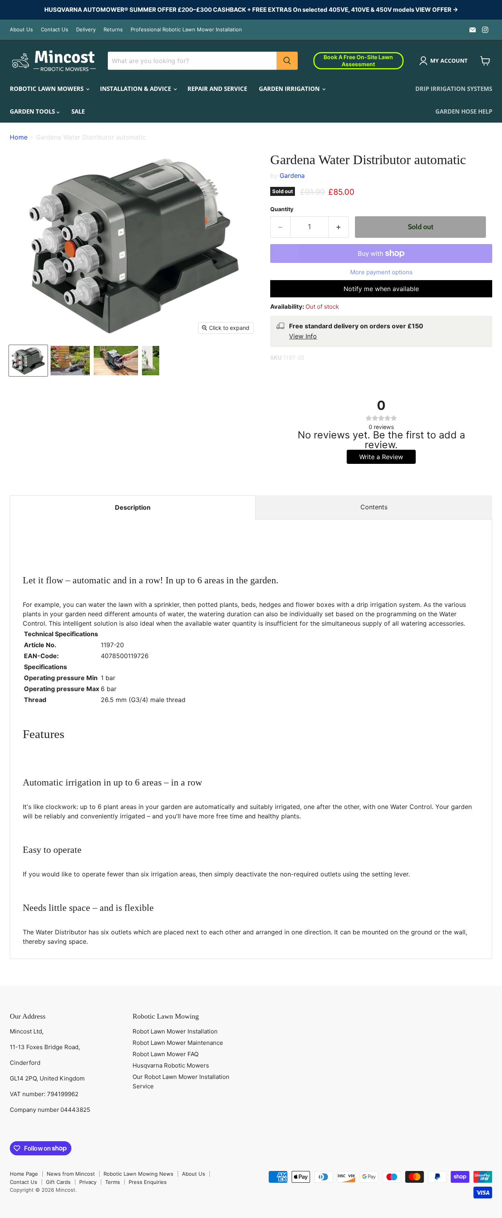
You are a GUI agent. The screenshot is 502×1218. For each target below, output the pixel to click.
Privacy (87, 1182)
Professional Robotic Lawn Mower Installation (186, 30)
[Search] (287, 61)
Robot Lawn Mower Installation (175, 1031)
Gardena (292, 175)
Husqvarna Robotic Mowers (171, 1065)
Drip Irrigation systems (453, 88)
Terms (112, 1182)
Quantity (281, 209)
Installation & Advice (136, 88)
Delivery (86, 30)
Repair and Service (217, 88)
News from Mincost (71, 1174)
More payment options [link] (381, 272)
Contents (373, 507)
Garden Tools (33, 111)
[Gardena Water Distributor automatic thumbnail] (28, 360)
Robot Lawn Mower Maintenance (178, 1042)
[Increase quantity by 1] (339, 227)
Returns (113, 30)
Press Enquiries (148, 1182)
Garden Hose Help (463, 111)
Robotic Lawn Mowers (47, 88)
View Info (303, 336)
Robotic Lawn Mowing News (138, 1174)
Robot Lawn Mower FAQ (165, 1054)
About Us (21, 30)
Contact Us (54, 30)
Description (133, 507)
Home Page (24, 1174)
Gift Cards (58, 1182)
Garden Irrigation (290, 88)
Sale (78, 111)
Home (18, 137)
